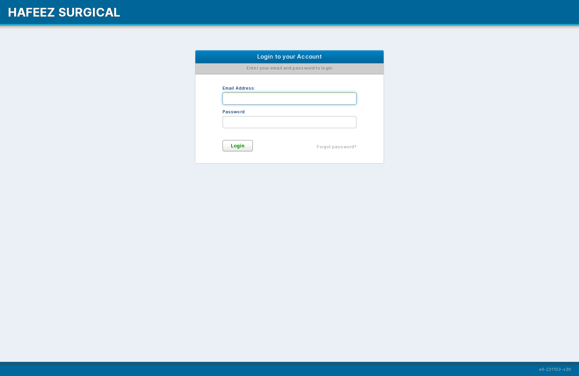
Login (238, 146)
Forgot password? (336, 146)
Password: (234, 111)
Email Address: (239, 88)
